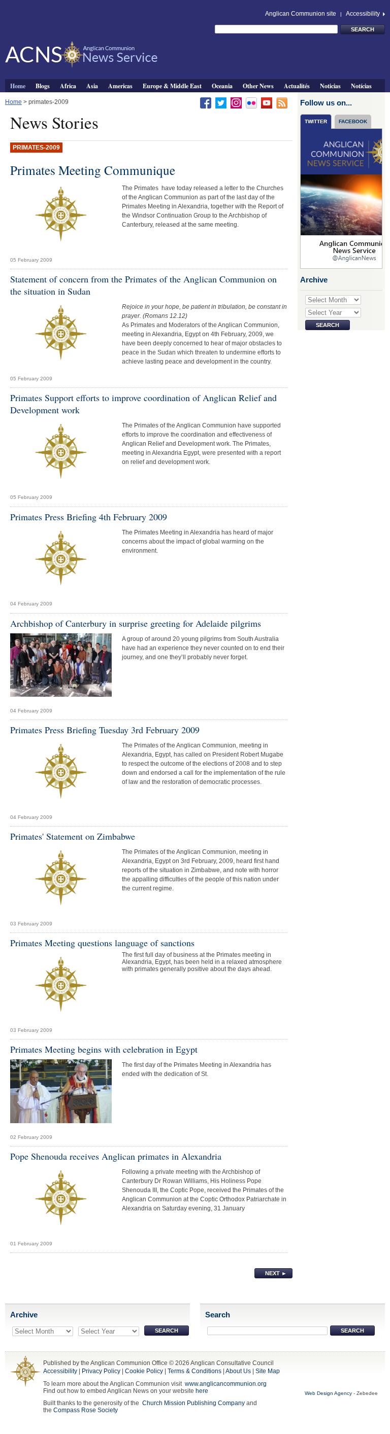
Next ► (276, 1273)
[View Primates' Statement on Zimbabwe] (61, 880)
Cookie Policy (144, 1371)
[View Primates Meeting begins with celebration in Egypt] (61, 1093)
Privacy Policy (101, 1371)
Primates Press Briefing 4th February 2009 (88, 517)
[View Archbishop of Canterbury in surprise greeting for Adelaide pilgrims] (61, 667)
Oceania (222, 86)
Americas (120, 86)
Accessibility (363, 13)
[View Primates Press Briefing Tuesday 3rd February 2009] (61, 774)
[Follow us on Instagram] (236, 102)
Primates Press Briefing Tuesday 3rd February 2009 (105, 730)
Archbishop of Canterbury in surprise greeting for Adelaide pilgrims (135, 623)
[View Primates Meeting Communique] (61, 217)
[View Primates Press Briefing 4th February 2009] (61, 560)
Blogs (43, 86)
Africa (68, 86)
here (202, 1390)
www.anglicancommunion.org (226, 1383)
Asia (92, 86)
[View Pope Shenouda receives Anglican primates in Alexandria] (61, 1200)
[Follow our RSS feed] (281, 102)
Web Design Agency (328, 1393)
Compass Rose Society (85, 1410)
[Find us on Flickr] (251, 102)
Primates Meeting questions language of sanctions (102, 943)
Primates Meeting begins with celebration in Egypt (104, 1049)
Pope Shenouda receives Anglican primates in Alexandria (115, 1156)
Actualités (297, 86)
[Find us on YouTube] (266, 102)
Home (17, 86)
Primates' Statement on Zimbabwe (72, 836)
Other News (258, 86)
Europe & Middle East (172, 86)
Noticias (330, 86)
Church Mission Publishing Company (193, 1403)
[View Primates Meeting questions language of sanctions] (61, 987)
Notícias (361, 86)
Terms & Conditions (194, 1371)
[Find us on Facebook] (205, 102)
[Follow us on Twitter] (220, 102)
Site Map (267, 1371)
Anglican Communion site (300, 13)
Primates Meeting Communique (92, 169)
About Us (238, 1371)
